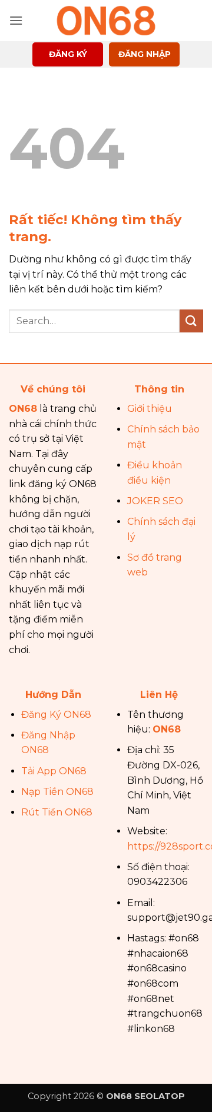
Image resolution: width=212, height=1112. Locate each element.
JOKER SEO (155, 501)
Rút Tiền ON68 (56, 812)
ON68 (23, 408)
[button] (16, 20)
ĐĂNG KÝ (68, 54)
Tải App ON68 (54, 771)
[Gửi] (191, 320)
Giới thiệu (149, 408)
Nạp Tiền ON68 (57, 791)
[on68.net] (106, 20)
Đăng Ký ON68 (56, 714)
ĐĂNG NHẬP (144, 54)
